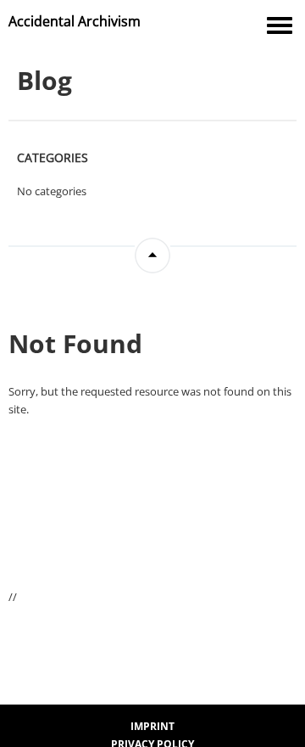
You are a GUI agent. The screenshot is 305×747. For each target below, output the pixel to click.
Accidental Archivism (74, 21)
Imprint (152, 726)
